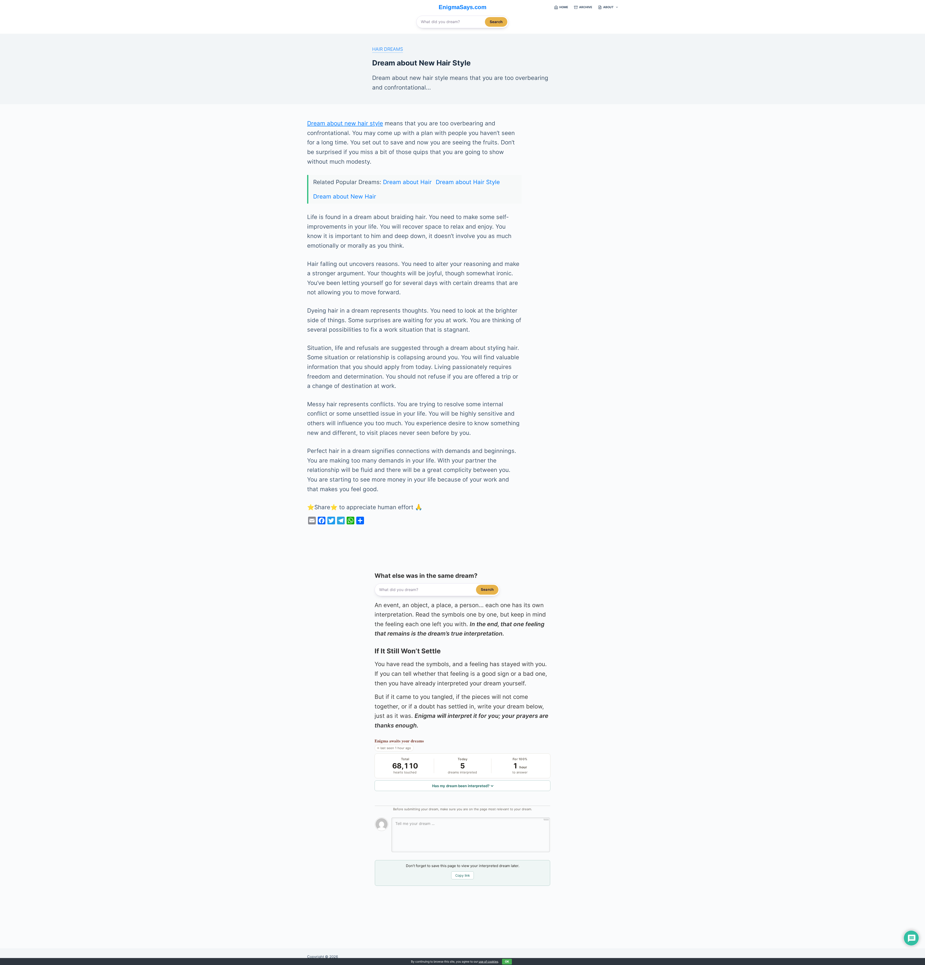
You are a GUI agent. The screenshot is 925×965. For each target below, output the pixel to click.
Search (496, 21)
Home (563, 7)
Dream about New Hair (344, 196)
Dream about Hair (407, 182)
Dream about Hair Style (468, 182)
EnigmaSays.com (462, 7)
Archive (585, 7)
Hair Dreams (387, 49)
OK (507, 961)
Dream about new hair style (345, 123)
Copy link (462, 875)
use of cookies (488, 961)
